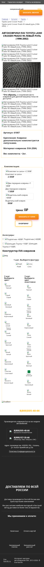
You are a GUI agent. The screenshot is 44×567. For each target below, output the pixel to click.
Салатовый (9, 373)
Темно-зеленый (29, 375)
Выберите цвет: (9, 278)
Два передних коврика (15, 190)
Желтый (29, 366)
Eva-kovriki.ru (7, 560)
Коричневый (8, 316)
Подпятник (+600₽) (32, 239)
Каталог (14, 19)
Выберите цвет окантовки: (30, 279)
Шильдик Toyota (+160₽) (19, 245)
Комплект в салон (13, 175)
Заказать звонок (31, 12)
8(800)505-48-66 (30, 410)
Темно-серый (29, 311)
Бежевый (9, 307)
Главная (5, 19)
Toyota (23, 19)
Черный (8, 288)
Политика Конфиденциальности (22, 451)
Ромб (19, 266)
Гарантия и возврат (15, 2)
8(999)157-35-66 (22, 437)
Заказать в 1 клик (27, 217)
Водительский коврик (15, 201)
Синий (8, 335)
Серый (8, 297)
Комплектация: (11, 166)
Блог (3, 2)
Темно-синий (8, 328)
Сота (29, 266)
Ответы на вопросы (33, 2)
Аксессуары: (8, 235)
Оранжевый (8, 364)
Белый (8, 354)
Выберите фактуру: (26, 260)
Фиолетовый (8, 383)
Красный (9, 345)
